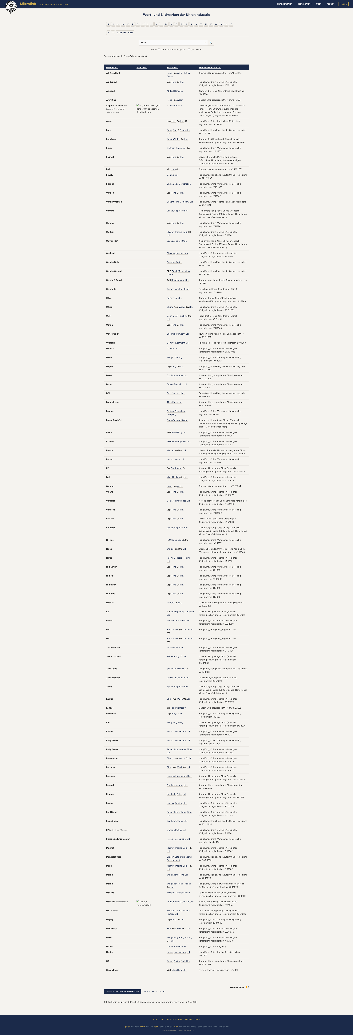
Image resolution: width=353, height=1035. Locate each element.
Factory (170, 914)
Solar (169, 298)
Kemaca (170, 803)
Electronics (178, 668)
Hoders (170, 602)
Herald (170, 459)
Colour (170, 76)
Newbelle (171, 794)
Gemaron (171, 500)
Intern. (177, 459)
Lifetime (171, 830)
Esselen (171, 441)
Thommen (188, 629)
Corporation (185, 184)
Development (177, 280)
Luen (174, 883)
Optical (187, 73)
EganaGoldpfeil (174, 210)
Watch (180, 73)
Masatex (171, 892)
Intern (197, 1019)
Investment (179, 289)
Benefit (170, 201)
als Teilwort (196, 49)
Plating (178, 468)
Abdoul (170, 91)
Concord (178, 558)
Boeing (170, 139)
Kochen (188, 1019)
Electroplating (177, 611)
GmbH (185, 210)
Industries (181, 500)
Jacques (171, 647)
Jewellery (180, 946)
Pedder (170, 901)
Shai (169, 767)
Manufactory (184, 271)
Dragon (170, 857)
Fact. (183, 961)
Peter (169, 130)
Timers (183, 620)
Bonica (170, 384)
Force (175, 402)
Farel (178, 647)
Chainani (171, 253)
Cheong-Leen (176, 540)
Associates (185, 130)
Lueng (175, 874)
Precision (178, 384)
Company (184, 201)
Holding (176, 477)
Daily (169, 393)
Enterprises (180, 441)
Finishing (183, 316)
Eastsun (171, 411)
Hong (169, 73)
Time (176, 201)
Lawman (171, 776)
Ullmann (173, 105)
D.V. (169, 375)
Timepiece (181, 148)
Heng (173, 82)
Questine (171, 262)
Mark (169, 477)
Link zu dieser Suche (154, 991)
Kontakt (330, 4)
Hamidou (178, 91)
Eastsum (171, 148)
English (343, 4)
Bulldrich (171, 334)
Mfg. (178, 656)
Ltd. (182, 82)
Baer (175, 130)
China (170, 184)
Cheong (178, 357)
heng (173, 713)
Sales (175, 184)
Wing (169, 357)
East (173, 468)
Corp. (185, 848)
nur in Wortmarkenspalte (173, 49)
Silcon (170, 668)
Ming (174, 432)
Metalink (171, 656)
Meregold (171, 910)
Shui (169, 699)
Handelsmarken (284, 4)
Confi (169, 316)
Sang (174, 722)
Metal (175, 316)
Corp (185, 232)
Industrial (179, 901)
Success (176, 393)
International (182, 253)
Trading (178, 232)
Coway (170, 289)
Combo (170, 175)
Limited (170, 274)
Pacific (170, 558)
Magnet (170, 232)
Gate (177, 857)
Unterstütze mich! (174, 1019)
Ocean (170, 961)
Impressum (158, 1019)
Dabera (170, 348)
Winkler (170, 450)
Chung (170, 307)
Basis (169, 629)
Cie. (181, 105)
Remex (170, 749)
